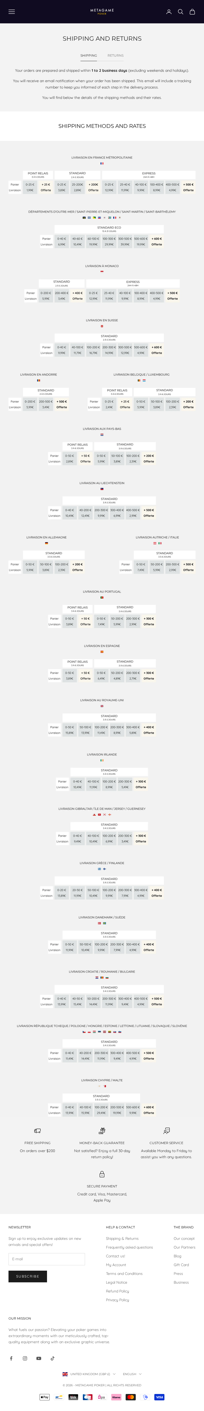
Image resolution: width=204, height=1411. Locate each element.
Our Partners (185, 1247)
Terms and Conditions (124, 1273)
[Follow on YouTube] (38, 1358)
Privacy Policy (117, 1299)
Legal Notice (116, 1282)
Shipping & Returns (122, 1238)
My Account (116, 1264)
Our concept (184, 1238)
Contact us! (115, 1256)
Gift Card (181, 1264)
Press (178, 1273)
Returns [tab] (116, 55)
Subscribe (27, 1276)
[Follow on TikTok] (52, 1358)
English (129, 1374)
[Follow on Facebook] (11, 1358)
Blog (177, 1256)
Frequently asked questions (129, 1247)
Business (181, 1282)
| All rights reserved (123, 1385)
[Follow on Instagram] (25, 1358)
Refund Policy (117, 1291)
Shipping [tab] (88, 55)
